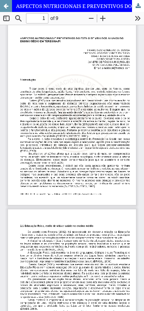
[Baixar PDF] (138, 6)
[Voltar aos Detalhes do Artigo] (6, 6)
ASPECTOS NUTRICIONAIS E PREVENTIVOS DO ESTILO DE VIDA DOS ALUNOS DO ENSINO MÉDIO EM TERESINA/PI (80, 6)
